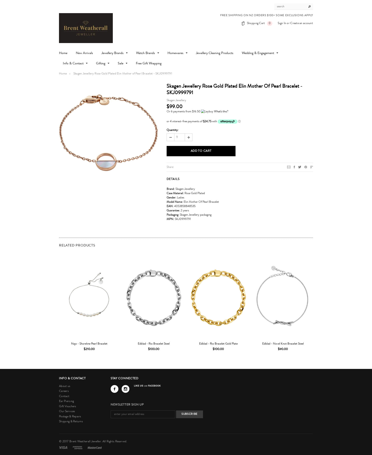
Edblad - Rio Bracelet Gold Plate (218, 343)
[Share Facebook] (294, 167)
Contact (64, 396)
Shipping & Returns (71, 421)
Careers (64, 391)
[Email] (288, 167)
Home (63, 73)
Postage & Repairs (70, 416)
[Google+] (311, 167)
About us (64, 386)
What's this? (221, 111)
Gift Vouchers (67, 406)
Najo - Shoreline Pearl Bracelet (89, 343)
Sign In (282, 23)
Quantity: (173, 130)
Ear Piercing (66, 401)
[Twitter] (299, 167)
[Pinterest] (305, 167)
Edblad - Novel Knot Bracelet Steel (283, 343)
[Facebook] (114, 389)
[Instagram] (125, 389)
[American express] (77, 447)
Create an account (301, 23)
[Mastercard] (95, 447)
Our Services (67, 411)
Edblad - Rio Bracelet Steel (154, 343)
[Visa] (63, 447)
